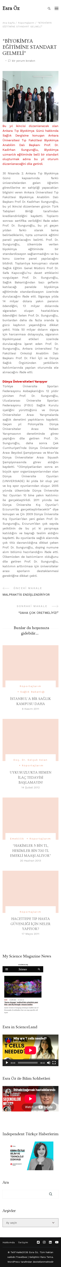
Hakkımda (9, 1242)
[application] (30, 1050)
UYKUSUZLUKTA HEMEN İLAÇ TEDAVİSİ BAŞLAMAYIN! (30, 777)
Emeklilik (17, 838)
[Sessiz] (48, 1062)
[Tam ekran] (54, 1062)
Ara (6, 1182)
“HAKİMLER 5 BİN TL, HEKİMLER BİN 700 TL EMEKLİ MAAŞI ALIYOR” (30, 851)
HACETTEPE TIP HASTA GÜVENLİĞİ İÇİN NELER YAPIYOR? (30, 924)
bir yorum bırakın (23, 61)
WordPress (13, 1261)
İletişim (23, 1242)
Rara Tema (46, 1257)
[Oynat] (7, 1062)
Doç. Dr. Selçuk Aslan (30, 759)
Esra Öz (11, 8)
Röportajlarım (30, 686)
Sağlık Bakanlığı (32, 691)
